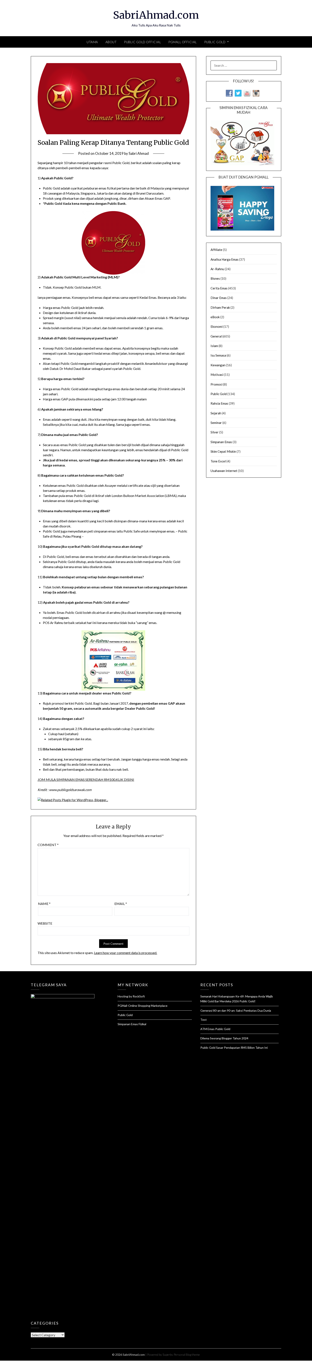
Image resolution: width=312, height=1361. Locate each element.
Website (45, 923)
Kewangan (218, 365)
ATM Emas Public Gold (215, 1029)
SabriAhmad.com (156, 15)
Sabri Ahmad (139, 153)
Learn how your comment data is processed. (125, 953)
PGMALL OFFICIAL (182, 42)
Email (120, 904)
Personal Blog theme (187, 1354)
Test (203, 1019)
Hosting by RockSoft (131, 996)
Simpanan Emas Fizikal (132, 1024)
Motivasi (217, 374)
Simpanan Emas (221, 442)
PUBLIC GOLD (215, 42)
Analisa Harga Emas (225, 259)
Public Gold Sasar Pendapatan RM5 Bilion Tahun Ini (234, 1047)
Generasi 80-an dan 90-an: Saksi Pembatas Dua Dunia (235, 1010)
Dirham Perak (220, 307)
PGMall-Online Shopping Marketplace (142, 1005)
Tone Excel (218, 461)
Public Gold (219, 394)
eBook (215, 317)
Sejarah (216, 413)
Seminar (216, 423)
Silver (215, 432)
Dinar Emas (219, 298)
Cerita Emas (219, 288)
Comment (48, 845)
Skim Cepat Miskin (223, 451)
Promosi (216, 384)
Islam (214, 346)
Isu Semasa (218, 355)
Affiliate (216, 250)
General (216, 336)
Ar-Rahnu (217, 269)
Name (44, 904)
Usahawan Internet (224, 471)
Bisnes (215, 278)
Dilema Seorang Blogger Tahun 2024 (224, 1038)
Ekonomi (217, 326)
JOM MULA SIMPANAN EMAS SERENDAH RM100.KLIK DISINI (86, 779)
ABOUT (111, 42)
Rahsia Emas (219, 403)
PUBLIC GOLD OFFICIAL (142, 42)
